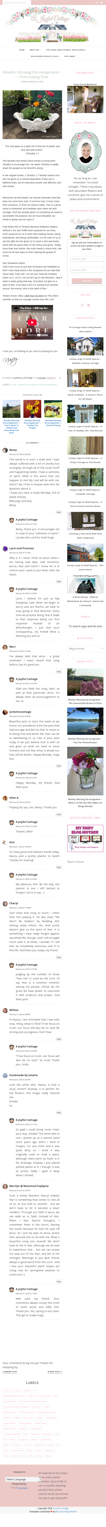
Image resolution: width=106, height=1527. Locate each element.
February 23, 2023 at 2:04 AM (26, 879)
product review (17, 1450)
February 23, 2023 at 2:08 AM (26, 1051)
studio (13, 1456)
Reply (59, 512)
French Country (45, 1396)
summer (22, 1456)
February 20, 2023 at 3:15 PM (26, 524)
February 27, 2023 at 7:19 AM (26, 1293)
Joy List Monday (9, 1401)
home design (45, 1439)
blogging (16, 1418)
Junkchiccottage (20, 712)
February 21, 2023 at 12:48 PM (20, 908)
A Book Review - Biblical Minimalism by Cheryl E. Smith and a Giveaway (85, 601)
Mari (12, 646)
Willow (13, 1010)
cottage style (36, 1428)
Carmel (6, 1390)
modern (27, 1445)
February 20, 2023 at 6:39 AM (19, 454)
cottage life (23, 1428)
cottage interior (41, 1423)
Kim (11, 842)
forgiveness (23, 1439)
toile (30, 1456)
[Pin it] (60, 378)
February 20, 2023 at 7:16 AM (19, 553)
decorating (35, 1434)
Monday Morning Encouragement (38, 385)
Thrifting (6, 1418)
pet (58, 1445)
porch (5, 1450)
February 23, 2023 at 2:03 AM (19, 1080)
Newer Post (10, 1372)
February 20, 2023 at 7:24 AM (19, 651)
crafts (25, 1434)
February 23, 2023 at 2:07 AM (26, 969)
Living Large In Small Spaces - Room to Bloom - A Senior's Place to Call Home (85, 394)
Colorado (27, 1390)
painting (50, 1445)
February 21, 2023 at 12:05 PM (20, 847)
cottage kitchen (9, 1428)
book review (28, 1418)
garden (34, 1439)
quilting (29, 1450)
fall (4, 1439)
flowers (12, 1439)
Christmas (16, 1390)
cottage (39, 1418)
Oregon (47, 1407)
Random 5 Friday (10, 1412)
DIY (35, 1390)
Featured (32, 1396)
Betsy (13, 450)
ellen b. (14, 797)
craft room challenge (11, 1434)
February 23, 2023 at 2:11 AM (26, 1124)
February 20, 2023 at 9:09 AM (19, 716)
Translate (22, 1488)
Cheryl (13, 903)
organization (39, 1445)
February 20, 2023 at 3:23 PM (26, 826)
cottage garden (9, 1423)
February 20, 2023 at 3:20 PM (26, 593)
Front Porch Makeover (85, 84)
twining (38, 1456)
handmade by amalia (23, 1075)
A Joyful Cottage (26, 519)
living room (17, 1445)
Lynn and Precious (21, 548)
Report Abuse (75, 861)
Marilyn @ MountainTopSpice (29, 1186)
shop (5, 1456)
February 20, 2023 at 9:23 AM (19, 802)
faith (57, 1434)
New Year (36, 1407)
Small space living (27, 1412)
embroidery (47, 1434)
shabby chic (49, 1450)
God (14, 385)
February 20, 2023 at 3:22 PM (26, 683)
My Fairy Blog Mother (66, 1511)
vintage (47, 1456)
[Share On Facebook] (55, 378)
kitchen (6, 1445)
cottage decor (51, 1418)
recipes (38, 1450)
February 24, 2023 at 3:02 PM (19, 1190)
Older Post (54, 1372)
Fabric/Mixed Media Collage (14, 1396)
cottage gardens (25, 1423)
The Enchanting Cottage (46, 1412)
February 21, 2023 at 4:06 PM (19, 1014)
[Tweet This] (50, 378)
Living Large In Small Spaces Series (32, 1401)
